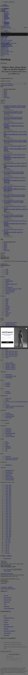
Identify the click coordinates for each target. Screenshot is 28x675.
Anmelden (7, 342)
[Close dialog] (26, 328)
